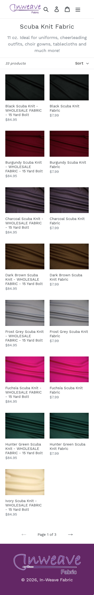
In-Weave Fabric (56, 579)
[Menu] (78, 9)
